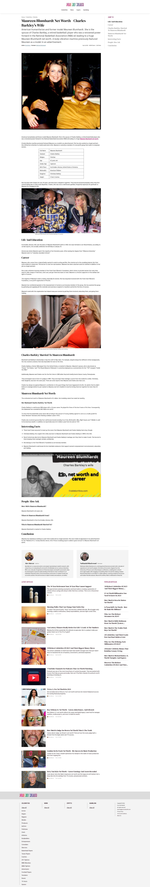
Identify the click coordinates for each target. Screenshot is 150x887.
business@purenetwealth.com (124, 809)
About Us (119, 815)
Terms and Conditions (122, 813)
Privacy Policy (120, 811)
